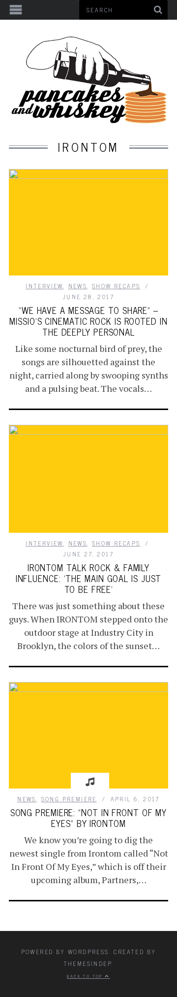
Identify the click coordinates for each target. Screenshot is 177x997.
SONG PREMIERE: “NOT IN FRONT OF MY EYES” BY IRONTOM (88, 817)
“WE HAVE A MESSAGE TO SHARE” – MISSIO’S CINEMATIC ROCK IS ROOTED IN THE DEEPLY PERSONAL (88, 321)
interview (44, 286)
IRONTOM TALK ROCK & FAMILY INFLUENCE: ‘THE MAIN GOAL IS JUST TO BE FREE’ (89, 578)
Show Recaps (116, 286)
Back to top (86, 975)
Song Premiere (69, 799)
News (78, 286)
